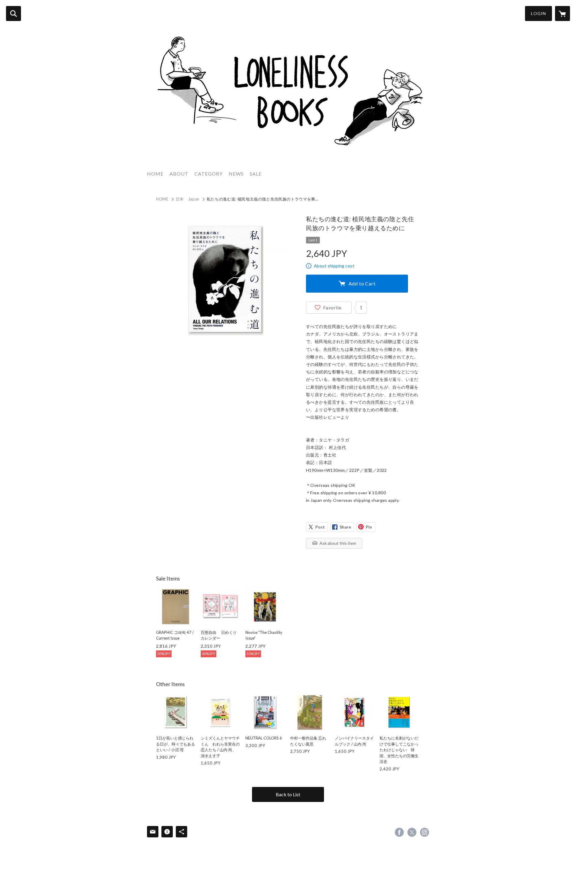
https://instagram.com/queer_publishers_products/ (424, 832)
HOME (155, 173)
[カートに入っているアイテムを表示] (562, 13)
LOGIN (538, 13)
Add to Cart (362, 283)
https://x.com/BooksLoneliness (411, 832)
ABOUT (179, 173)
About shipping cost (334, 265)
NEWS (236, 173)
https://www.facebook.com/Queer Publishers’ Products (399, 832)
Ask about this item (338, 543)
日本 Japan (188, 199)
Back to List (288, 794)
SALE (256, 173)
